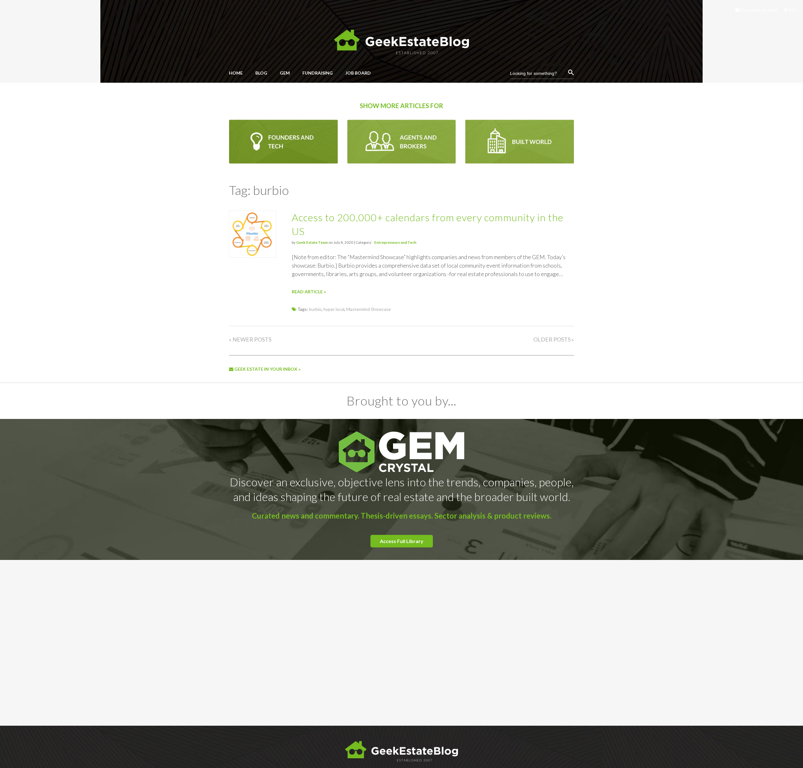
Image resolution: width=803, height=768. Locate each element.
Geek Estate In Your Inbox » (266, 369)
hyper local (333, 309)
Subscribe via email (758, 10)
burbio (315, 309)
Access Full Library (401, 541)
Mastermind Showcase (368, 309)
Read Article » (309, 291)
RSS (792, 10)
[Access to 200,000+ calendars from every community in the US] (252, 255)
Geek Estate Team (312, 242)
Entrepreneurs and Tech (395, 242)
